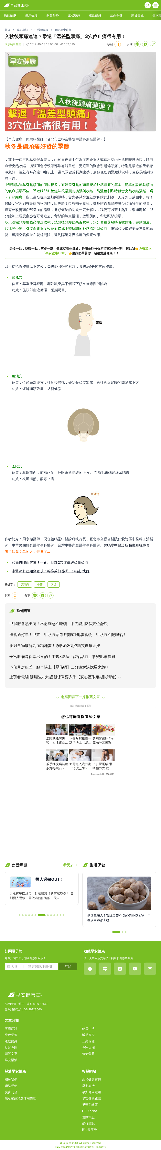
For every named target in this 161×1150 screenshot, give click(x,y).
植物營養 (88, 1054)
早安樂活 (11, 1060)
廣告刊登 (11, 1092)
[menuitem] (10, 15)
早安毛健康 (90, 1105)
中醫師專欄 (41, 29)
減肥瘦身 (74, 15)
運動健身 (95, 15)
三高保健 (116, 15)
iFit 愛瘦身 (89, 1130)
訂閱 (68, 966)
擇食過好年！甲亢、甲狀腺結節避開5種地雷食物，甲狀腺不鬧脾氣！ (68, 634)
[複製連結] (153, 44)
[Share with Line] (137, 44)
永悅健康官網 (91, 1079)
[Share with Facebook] (145, 44)
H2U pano (89, 1111)
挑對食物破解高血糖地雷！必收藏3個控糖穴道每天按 (54, 645)
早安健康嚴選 (91, 1092)
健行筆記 (88, 1123)
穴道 (53, 584)
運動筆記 (88, 1117)
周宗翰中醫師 (63, 29)
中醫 (40, 584)
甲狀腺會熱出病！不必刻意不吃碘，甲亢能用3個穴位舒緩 (58, 623)
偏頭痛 (25, 584)
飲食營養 (52, 15)
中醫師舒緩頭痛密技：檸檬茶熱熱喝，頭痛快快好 (51, 571)
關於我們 (11, 1079)
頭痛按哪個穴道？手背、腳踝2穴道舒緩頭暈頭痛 (50, 562)
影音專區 (137, 15)
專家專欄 (22, 29)
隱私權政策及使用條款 (20, 1098)
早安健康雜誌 (91, 1098)
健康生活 (31, 15)
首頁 (7, 29)
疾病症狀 (10, 15)
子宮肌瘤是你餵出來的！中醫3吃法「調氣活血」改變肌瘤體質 (62, 656)
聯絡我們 (11, 1086)
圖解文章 (11, 1054)
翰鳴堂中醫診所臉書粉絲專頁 (127, 545)
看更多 (68, 865)
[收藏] (117, 44)
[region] (80, 251)
